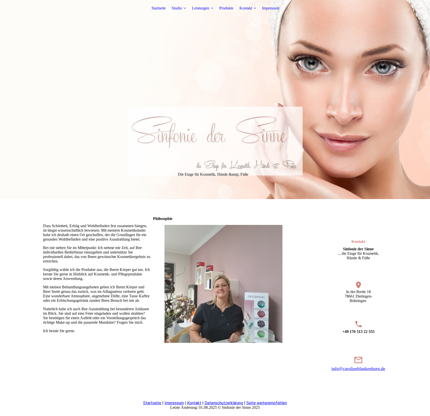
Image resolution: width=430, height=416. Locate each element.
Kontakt (245, 8)
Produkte (226, 8)
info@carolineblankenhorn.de (358, 368)
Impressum (270, 8)
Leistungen (200, 8)
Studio (177, 8)
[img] (215, 99)
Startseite (159, 8)
